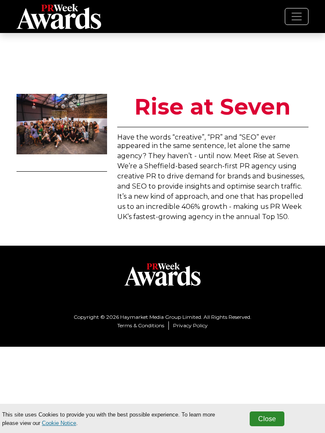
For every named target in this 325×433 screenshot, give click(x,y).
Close (267, 418)
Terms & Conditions (140, 325)
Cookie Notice (59, 423)
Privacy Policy (190, 325)
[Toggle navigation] (296, 16)
